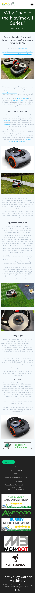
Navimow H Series (22, 98)
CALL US (16, 467)
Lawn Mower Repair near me (16, 477)
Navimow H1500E (17, 100)
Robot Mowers (16, 481)
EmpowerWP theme (23, 587)
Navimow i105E (6, 121)
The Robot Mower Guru (16, 489)
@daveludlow (23, 48)
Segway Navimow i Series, (9, 93)
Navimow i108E (6, 124)
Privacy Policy (16, 470)
